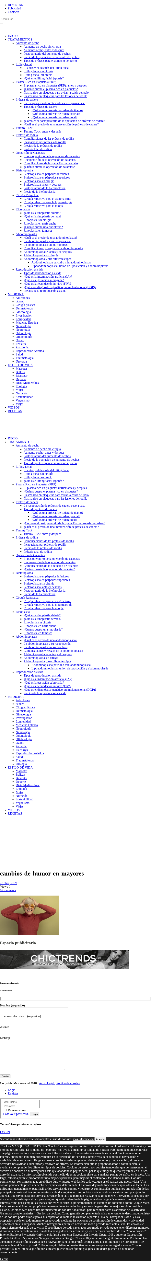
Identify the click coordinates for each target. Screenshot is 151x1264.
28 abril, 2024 (8, 883)
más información (83, 1139)
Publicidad (14, 8)
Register (13, 1093)
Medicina (14, 823)
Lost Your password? (16, 1114)
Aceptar (100, 1139)
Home (4, 823)
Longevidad (8, 827)
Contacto (13, 12)
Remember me (17, 1110)
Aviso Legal (47, 1083)
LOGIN (5, 1132)
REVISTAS (15, 4)
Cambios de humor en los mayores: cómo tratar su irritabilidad (9, 838)
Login (11, 1090)
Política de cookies (68, 1083)
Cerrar (4, 1259)
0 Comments (8, 890)
